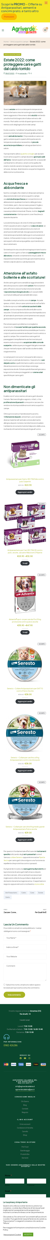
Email (8, 1191)
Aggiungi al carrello (25, 492)
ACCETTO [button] (28, 1234)
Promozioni (9, 16)
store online (39, 884)
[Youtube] (25, 1058)
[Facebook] (21, 1058)
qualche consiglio (28, 154)
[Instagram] (29, 1058)
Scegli (25, 563)
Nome (7, 1185)
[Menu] (4, 30)
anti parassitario (11, 893)
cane (32, 893)
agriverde (23, 73)
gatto (7, 897)
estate (40, 893)
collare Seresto (16, 857)
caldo (23, 893)
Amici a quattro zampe (19, 41)
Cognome (30, 1185)
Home (6, 41)
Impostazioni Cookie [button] (12, 1234)
